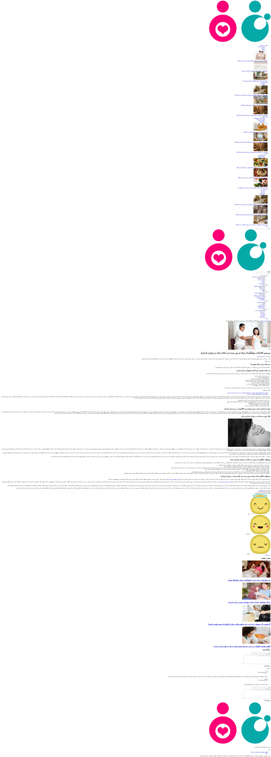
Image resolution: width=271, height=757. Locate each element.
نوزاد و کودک (265, 82)
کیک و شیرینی (261, 154)
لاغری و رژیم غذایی (260, 119)
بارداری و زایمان (264, 45)
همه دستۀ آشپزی (261, 302)
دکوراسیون (262, 194)
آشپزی (266, 153)
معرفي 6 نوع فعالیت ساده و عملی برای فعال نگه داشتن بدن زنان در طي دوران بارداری (247, 392)
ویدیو (266, 226)
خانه (269, 320)
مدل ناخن (262, 190)
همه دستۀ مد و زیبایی (260, 310)
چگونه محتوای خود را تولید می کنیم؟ (259, 752)
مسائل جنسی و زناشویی (259, 117)
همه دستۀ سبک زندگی (260, 292)
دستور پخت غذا (261, 156)
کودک (263, 85)
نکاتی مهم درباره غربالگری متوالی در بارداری (257, 394)
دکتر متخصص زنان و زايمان (172, 479)
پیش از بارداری (261, 46)
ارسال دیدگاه (267, 666)
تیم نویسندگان (263, 490)
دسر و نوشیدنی (261, 157)
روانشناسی (262, 121)
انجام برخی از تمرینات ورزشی (226, 481)
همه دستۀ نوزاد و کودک (259, 286)
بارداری (263, 48)
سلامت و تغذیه (261, 120)
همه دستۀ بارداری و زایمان (258, 276)
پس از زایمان (262, 50)
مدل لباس (262, 193)
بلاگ (267, 753)
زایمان (263, 49)
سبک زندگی (265, 116)
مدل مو (263, 191)
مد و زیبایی (265, 189)
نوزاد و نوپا (262, 83)
